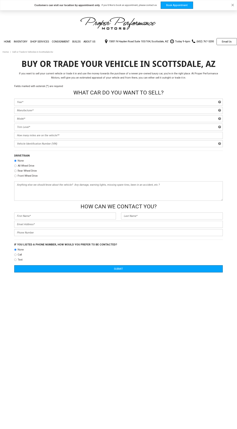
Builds (76, 41)
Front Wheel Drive (28, 175)
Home (7, 41)
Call (20, 254)
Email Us (227, 41)
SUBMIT (118, 268)
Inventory (20, 41)
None (21, 160)
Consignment (61, 41)
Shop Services (39, 41)
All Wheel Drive (26, 165)
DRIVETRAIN (22, 155)
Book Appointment (177, 5)
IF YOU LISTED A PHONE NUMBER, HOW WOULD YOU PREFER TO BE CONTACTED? (65, 244)
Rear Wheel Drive (27, 170)
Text (20, 259)
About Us (89, 41)
